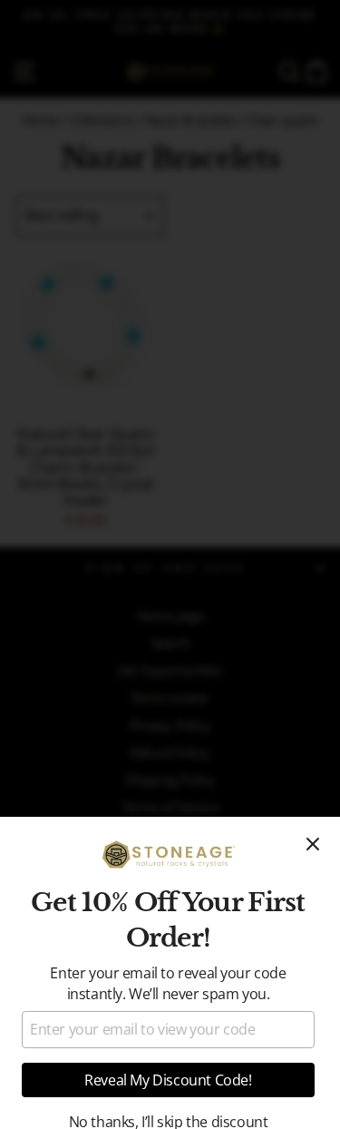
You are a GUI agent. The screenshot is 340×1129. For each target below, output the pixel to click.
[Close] (312, 844)
